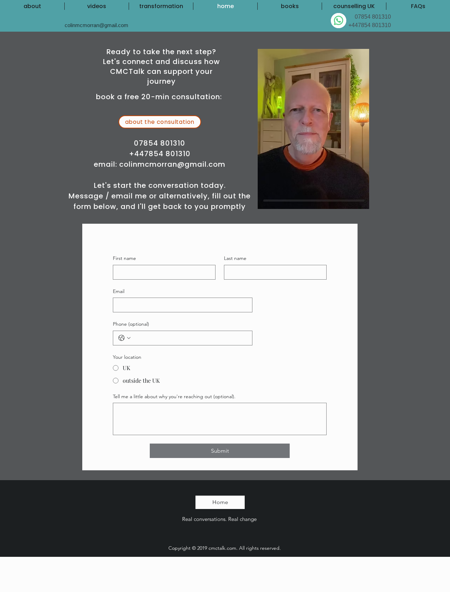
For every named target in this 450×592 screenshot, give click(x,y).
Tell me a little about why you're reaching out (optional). (174, 396)
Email (118, 291)
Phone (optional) (131, 324)
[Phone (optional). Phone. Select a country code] (124, 338)
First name (124, 258)
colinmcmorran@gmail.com (172, 164)
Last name (235, 258)
